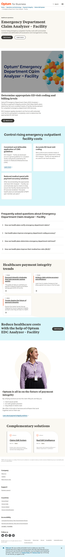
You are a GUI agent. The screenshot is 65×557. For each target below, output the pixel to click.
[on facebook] (6, 535)
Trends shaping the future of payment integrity (15, 301)
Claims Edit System (39, 7)
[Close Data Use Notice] (61, 548)
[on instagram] (13, 535)
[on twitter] (9, 535)
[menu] (62, 4)
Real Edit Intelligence (45, 440)
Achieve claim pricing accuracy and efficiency (46, 278)
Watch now (9, 120)
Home (2, 7)
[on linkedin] (2, 535)
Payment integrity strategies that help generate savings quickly (16, 279)
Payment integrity (28, 7)
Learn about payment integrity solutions (15, 415)
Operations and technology (13, 7)
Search (56, 4)
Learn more (20, 37)
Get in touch (7, 37)
